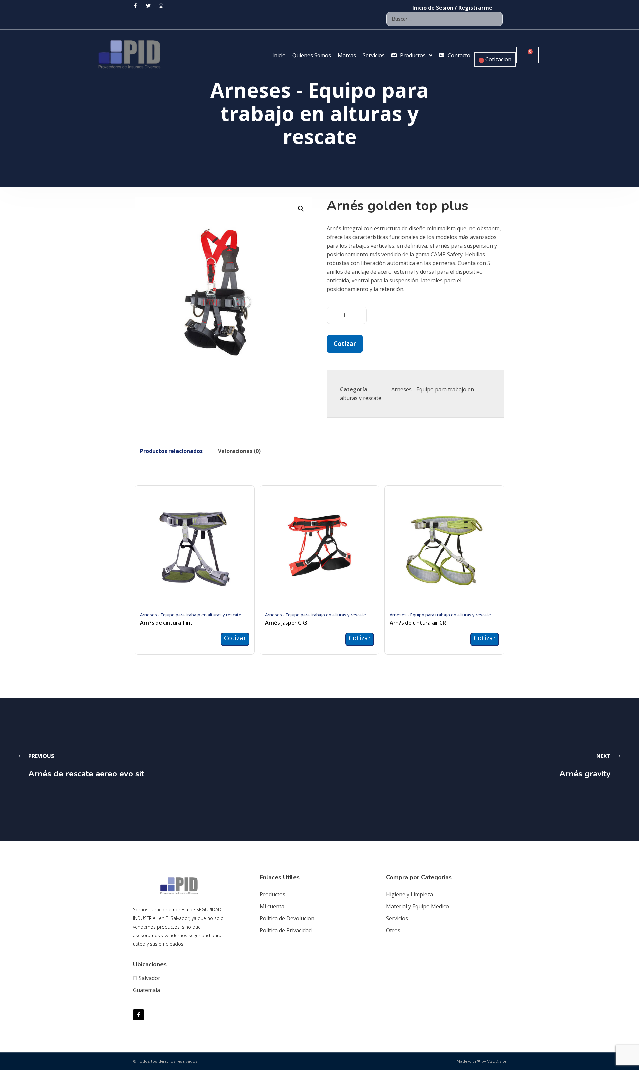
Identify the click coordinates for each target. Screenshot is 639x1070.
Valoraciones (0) (239, 451)
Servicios (397, 918)
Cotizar (345, 343)
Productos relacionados (171, 451)
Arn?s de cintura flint (166, 622)
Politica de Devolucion (287, 918)
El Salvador (146, 978)
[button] (301, 209)
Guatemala (146, 990)
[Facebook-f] (138, 1014)
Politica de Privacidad (286, 930)
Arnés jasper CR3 (286, 622)
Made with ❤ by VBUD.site (481, 1061)
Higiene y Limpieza (409, 894)
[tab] (171, 451)
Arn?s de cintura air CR (418, 622)
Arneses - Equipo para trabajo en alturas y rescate (190, 615)
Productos (272, 894)
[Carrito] (527, 55)
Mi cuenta (272, 906)
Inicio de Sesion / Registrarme (452, 7)
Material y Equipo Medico (417, 906)
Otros (393, 930)
